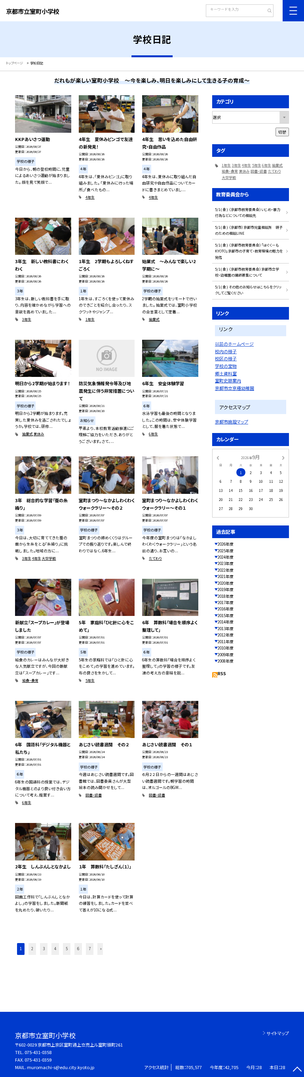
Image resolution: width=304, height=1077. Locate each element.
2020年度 (226, 583)
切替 (282, 132)
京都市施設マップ (231, 421)
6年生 (153, 434)
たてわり (155, 558)
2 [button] (32, 948)
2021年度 (226, 576)
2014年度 (226, 622)
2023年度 (226, 563)
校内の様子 (226, 351)
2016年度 (226, 609)
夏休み (39, 434)
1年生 (90, 319)
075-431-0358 (38, 1052)
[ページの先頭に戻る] (297, 1070)
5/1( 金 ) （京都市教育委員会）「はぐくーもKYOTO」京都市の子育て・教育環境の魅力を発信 (249, 251)
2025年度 (226, 551)
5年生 (90, 680)
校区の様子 (226, 358)
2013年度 (226, 628)
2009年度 (226, 654)
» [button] (101, 948)
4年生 (90, 197)
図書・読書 (94, 795)
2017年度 (226, 602)
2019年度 (226, 589)
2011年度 (226, 641)
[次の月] (283, 457)
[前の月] (218, 457)
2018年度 (226, 596)
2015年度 (226, 615)
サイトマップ (277, 1033)
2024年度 (226, 557)
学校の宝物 (226, 366)
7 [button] (90, 948)
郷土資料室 (226, 373)
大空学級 (49, 558)
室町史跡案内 (228, 380)
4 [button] (55, 948)
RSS (222, 673)
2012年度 (226, 635)
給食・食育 (30, 680)
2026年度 (226, 544)
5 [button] (67, 948)
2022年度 (226, 570)
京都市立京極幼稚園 (234, 388)
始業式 (154, 319)
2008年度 (226, 661)
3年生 (26, 319)
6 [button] (78, 948)
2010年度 (226, 648)
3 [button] (44, 948)
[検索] (267, 11)
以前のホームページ (234, 344)
